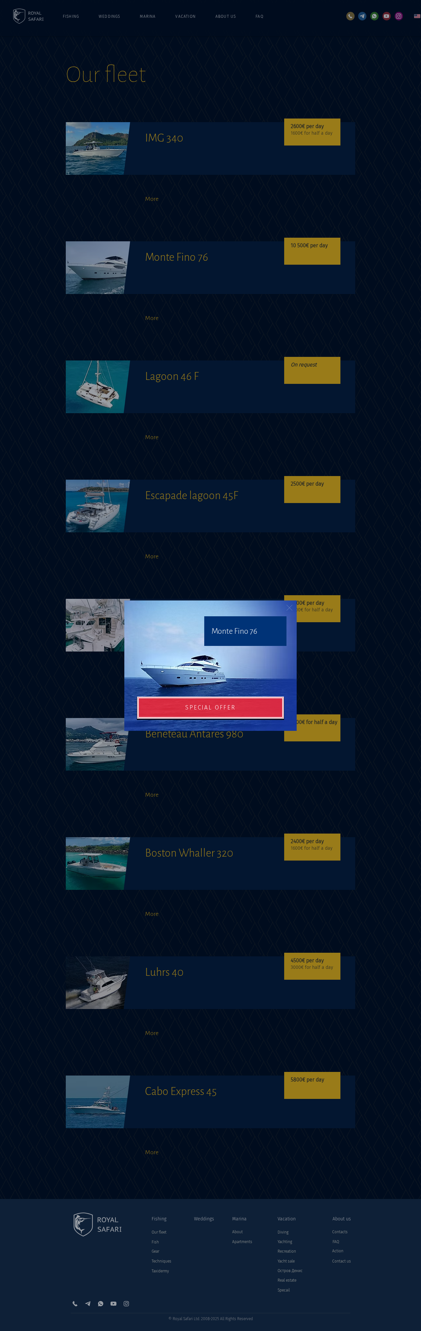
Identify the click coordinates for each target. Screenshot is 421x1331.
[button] (289, 607)
